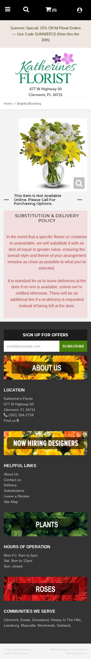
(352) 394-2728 (21, 415)
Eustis (25, 620)
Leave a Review (16, 496)
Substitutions (14, 491)
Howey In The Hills (66, 620)
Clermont (11, 620)
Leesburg (11, 625)
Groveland (40, 620)
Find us (10, 421)
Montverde (46, 625)
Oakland (63, 625)
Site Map (11, 502)
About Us (11, 474)
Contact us (12, 480)
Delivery (10, 485)
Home (8, 103)
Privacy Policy (20, 653)
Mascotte (28, 625)
